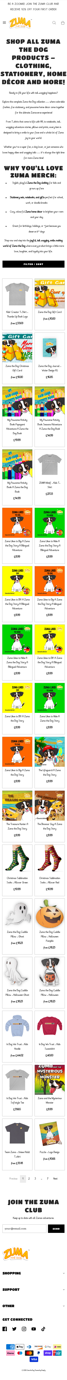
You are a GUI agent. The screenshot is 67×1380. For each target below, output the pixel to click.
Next (55, 1179)
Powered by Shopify (40, 1370)
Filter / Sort (33, 264)
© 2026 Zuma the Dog (28, 1370)
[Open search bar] (54, 22)
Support (10, 1289)
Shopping (11, 1273)
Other (8, 1306)
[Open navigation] (4, 22)
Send (56, 1228)
